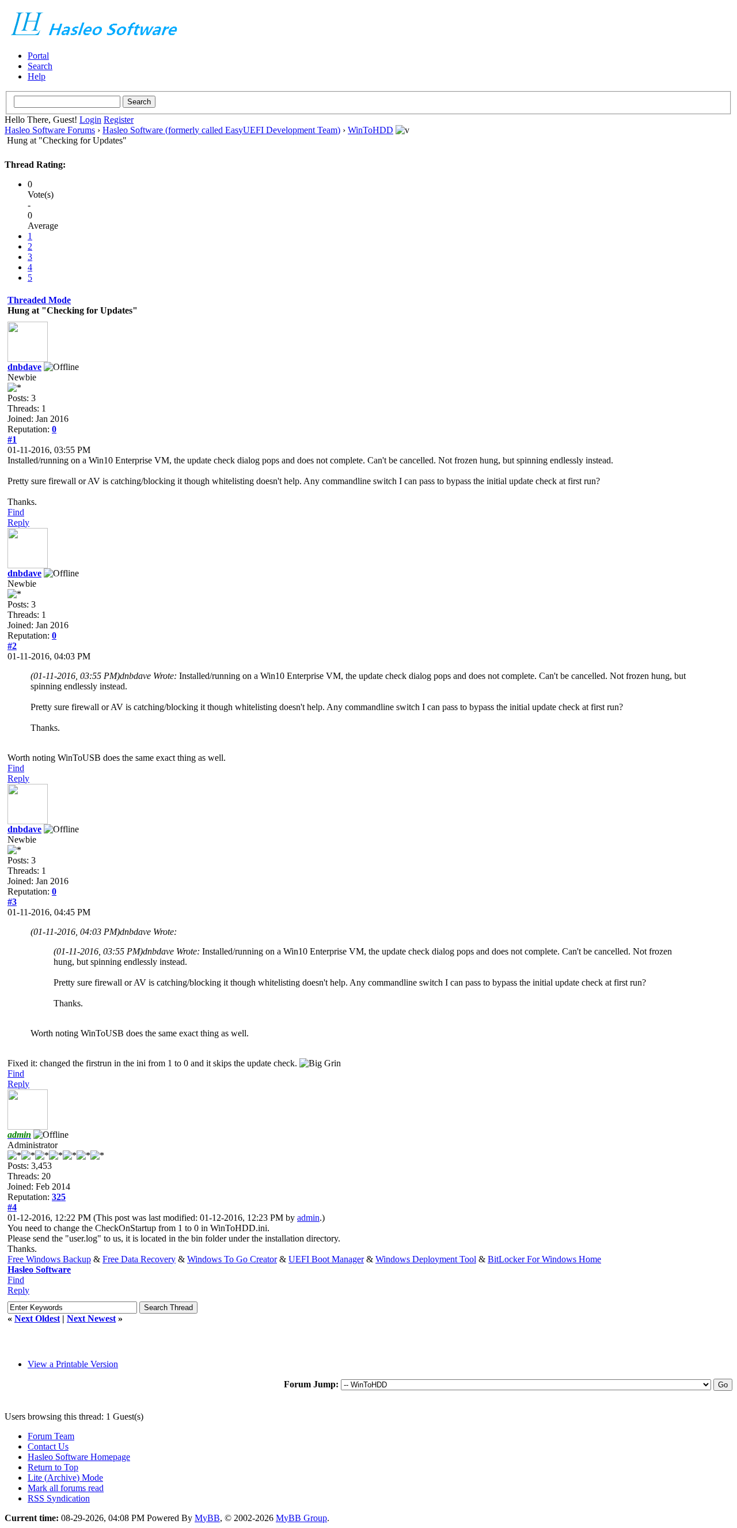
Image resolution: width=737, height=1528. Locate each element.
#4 (12, 1207)
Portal (38, 56)
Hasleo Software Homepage (79, 1457)
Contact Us (48, 1446)
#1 (12, 439)
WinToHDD (370, 130)
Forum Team (51, 1436)
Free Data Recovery (139, 1259)
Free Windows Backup (49, 1259)
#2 (12, 646)
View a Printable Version (73, 1364)
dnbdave (24, 367)
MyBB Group (301, 1518)
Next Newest (91, 1318)
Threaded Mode (39, 300)
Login (90, 119)
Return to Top (53, 1467)
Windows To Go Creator (232, 1259)
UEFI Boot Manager (326, 1259)
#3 (12, 902)
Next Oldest (37, 1318)
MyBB (207, 1518)
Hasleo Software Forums (50, 130)
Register (119, 119)
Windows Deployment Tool (425, 1259)
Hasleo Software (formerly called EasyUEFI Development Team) (221, 130)
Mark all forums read (66, 1488)
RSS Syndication (59, 1498)
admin (308, 1218)
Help (36, 76)
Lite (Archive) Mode (65, 1477)
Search (40, 66)
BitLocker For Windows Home (544, 1259)
